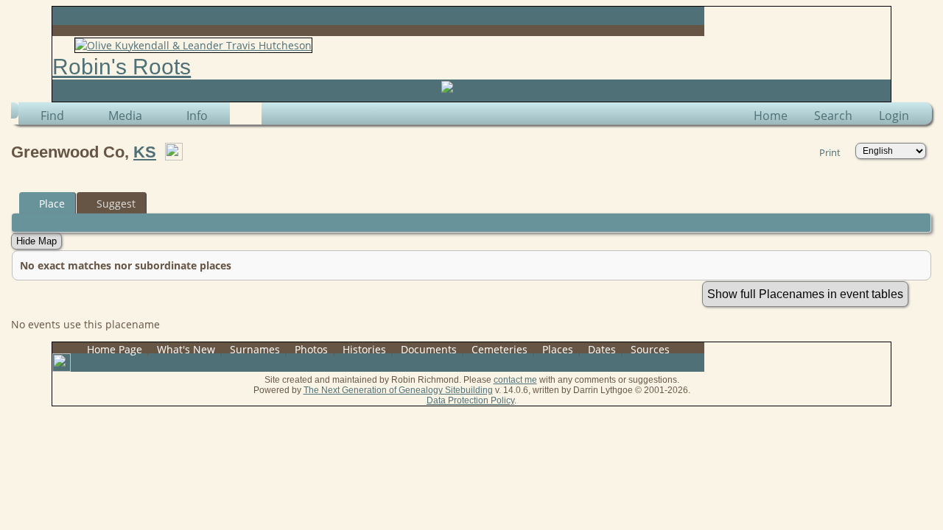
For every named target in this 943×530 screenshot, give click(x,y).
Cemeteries (499, 349)
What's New (186, 349)
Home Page (114, 349)
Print (830, 152)
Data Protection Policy (470, 400)
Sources (650, 349)
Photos (311, 349)
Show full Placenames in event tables (805, 294)
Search (833, 115)
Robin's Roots (121, 66)
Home (771, 115)
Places (557, 349)
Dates (602, 349)
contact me (515, 380)
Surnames (255, 349)
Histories (364, 349)
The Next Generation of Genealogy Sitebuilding (398, 390)
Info (197, 115)
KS (144, 152)
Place (52, 204)
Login (894, 115)
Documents (429, 349)
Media (125, 115)
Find (52, 115)
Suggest (116, 204)
